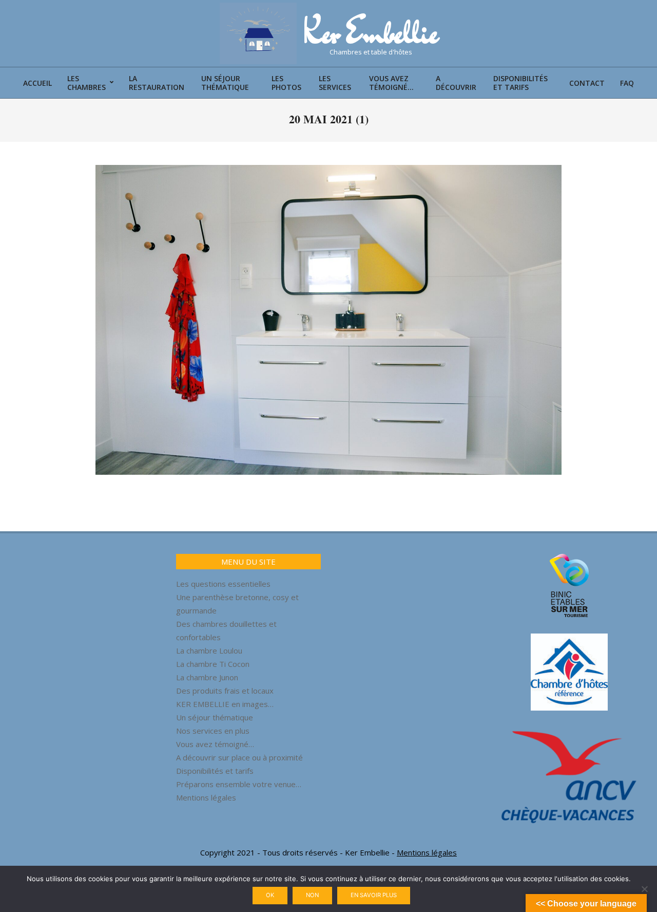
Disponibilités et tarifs (215, 771)
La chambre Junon (207, 677)
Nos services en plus (212, 730)
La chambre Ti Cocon (212, 664)
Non (312, 895)
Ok (270, 895)
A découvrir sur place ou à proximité (239, 757)
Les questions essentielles (223, 584)
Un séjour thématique (214, 717)
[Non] (644, 889)
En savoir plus (374, 895)
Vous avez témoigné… (215, 744)
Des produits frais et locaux (225, 690)
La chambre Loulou (209, 650)
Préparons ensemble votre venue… (238, 784)
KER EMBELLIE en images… (225, 704)
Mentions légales (206, 797)
